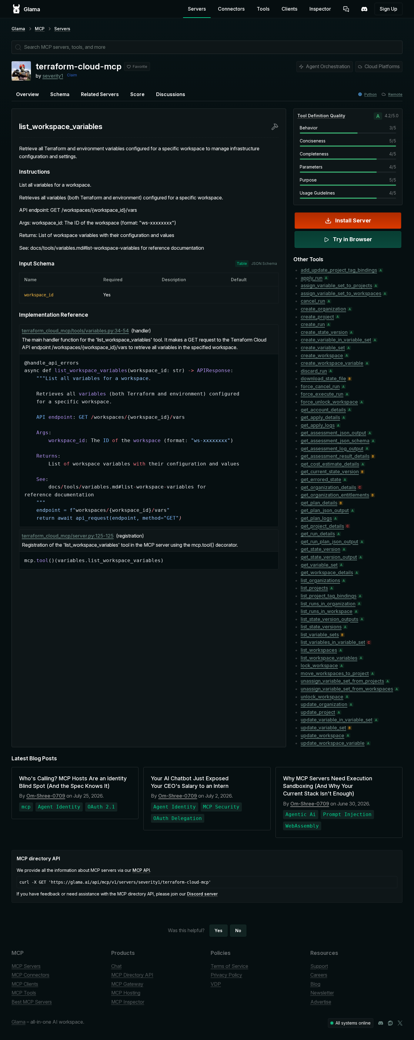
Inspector (320, 9)
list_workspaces (319, 650)
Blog (315, 984)
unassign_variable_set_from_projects (342, 681)
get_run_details (318, 534)
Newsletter (322, 993)
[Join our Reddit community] (390, 1023)
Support (319, 966)
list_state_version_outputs (329, 619)
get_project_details (322, 526)
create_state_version (324, 332)
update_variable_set (323, 728)
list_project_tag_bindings (328, 596)
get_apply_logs (318, 425)
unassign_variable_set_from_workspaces (347, 689)
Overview (27, 94)
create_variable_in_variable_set (336, 340)
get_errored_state (321, 479)
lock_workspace (319, 665)
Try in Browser (352, 239)
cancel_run (313, 301)
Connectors (231, 9)
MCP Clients (25, 984)
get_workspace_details (327, 572)
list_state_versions (321, 627)
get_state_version (320, 549)
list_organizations (320, 580)
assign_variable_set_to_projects (336, 285)
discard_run (314, 371)
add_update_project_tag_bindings (339, 270)
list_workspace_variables (329, 658)
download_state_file (323, 378)
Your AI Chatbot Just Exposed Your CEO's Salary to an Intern (190, 782)
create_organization (323, 309)
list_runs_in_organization (328, 604)
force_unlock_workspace (329, 402)
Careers (318, 975)
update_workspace (322, 735)
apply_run (311, 278)
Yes (218, 930)
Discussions (170, 94)
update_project (318, 712)
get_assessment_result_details (335, 456)
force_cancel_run (320, 386)
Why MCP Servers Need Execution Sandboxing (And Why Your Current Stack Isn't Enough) (327, 786)
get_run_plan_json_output (329, 541)
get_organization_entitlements (335, 495)
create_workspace (322, 355)
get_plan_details (319, 503)
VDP (216, 984)
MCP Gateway (127, 984)
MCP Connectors (30, 975)
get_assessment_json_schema (335, 441)
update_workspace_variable (333, 743)
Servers (197, 9)
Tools (263, 9)
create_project (317, 317)
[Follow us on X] (400, 1023)
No (238, 930)
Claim (72, 75)
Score (137, 94)
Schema (59, 94)
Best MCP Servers (32, 1002)
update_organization (324, 704)
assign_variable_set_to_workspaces (341, 293)
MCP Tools (24, 993)
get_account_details (323, 410)
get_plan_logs (316, 518)
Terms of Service (229, 966)
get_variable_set (319, 565)
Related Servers (100, 94)
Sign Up (388, 9)
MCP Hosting (125, 993)
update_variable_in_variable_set (336, 720)
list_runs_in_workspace (326, 611)
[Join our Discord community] (380, 1023)
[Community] (364, 9)
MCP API (141, 870)
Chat (116, 966)
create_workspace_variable (332, 363)
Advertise (320, 1002)
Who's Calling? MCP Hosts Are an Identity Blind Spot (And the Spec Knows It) (73, 782)
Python (370, 94)
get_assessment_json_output (333, 433)
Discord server (202, 893)
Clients (289, 9)
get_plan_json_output (325, 510)
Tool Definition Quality (321, 115)
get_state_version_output (329, 557)
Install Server (353, 220)
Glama (18, 28)
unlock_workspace (322, 697)
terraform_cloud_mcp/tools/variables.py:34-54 (75, 331)
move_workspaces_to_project (335, 673)
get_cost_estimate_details (330, 464)
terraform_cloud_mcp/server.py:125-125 (68, 536)
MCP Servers (26, 966)
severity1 (52, 76)
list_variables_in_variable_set (333, 642)
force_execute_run (322, 394)
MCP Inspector (127, 1002)
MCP (40, 28)
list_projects (314, 588)
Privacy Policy (226, 975)
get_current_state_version (330, 471)
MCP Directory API (132, 975)
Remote (395, 94)
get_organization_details (328, 487)
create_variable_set (323, 348)
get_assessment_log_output (332, 448)
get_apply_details (320, 417)
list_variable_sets (320, 635)
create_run (313, 324)
